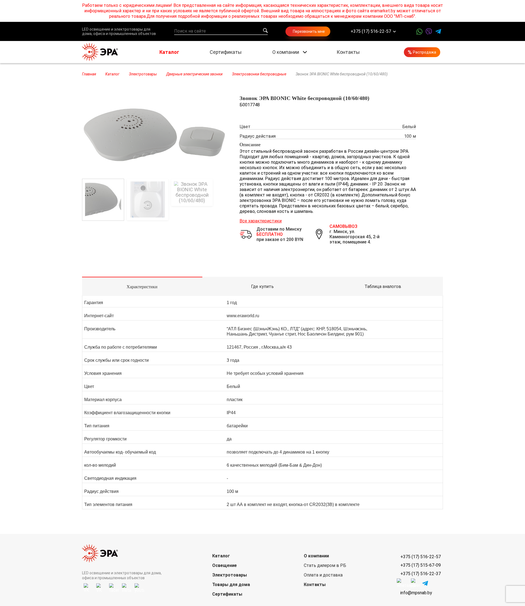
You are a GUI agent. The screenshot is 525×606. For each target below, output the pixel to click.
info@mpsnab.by (416, 592)
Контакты (348, 52)
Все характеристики (261, 220)
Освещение (224, 565)
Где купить (262, 286)
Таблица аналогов (382, 286)
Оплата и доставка (323, 575)
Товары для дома (231, 584)
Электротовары (229, 575)
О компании (285, 52)
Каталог (169, 52)
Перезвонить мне (309, 31)
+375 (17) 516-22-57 (371, 31)
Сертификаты (226, 52)
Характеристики (142, 286)
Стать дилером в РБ (325, 565)
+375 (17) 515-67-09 (420, 565)
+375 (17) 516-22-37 (420, 573)
